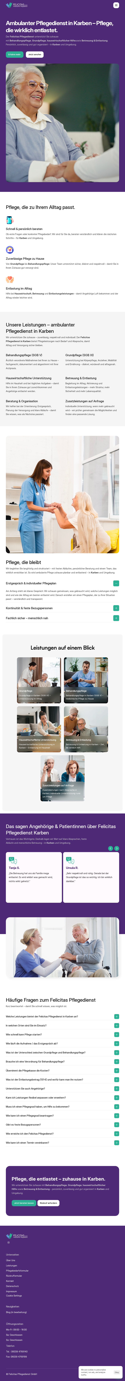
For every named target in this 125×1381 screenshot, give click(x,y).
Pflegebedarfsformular (17, 1270)
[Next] (116, 848)
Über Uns (10, 1260)
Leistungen (11, 1265)
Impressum (11, 1291)
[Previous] (110, 848)
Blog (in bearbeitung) (16, 1312)
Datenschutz (12, 1286)
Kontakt (10, 1281)
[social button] (8, 1242)
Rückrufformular (14, 1276)
